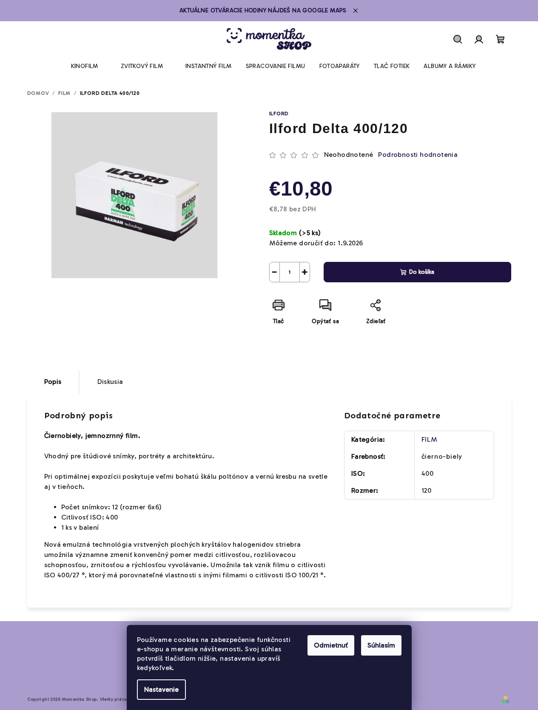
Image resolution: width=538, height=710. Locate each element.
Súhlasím (381, 645)
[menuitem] (84, 66)
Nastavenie (161, 689)
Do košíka (421, 271)
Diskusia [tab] (110, 382)
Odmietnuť (331, 645)
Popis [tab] (53, 382)
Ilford (279, 113)
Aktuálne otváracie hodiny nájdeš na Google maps (263, 10)
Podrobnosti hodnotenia (418, 155)
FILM (429, 439)
